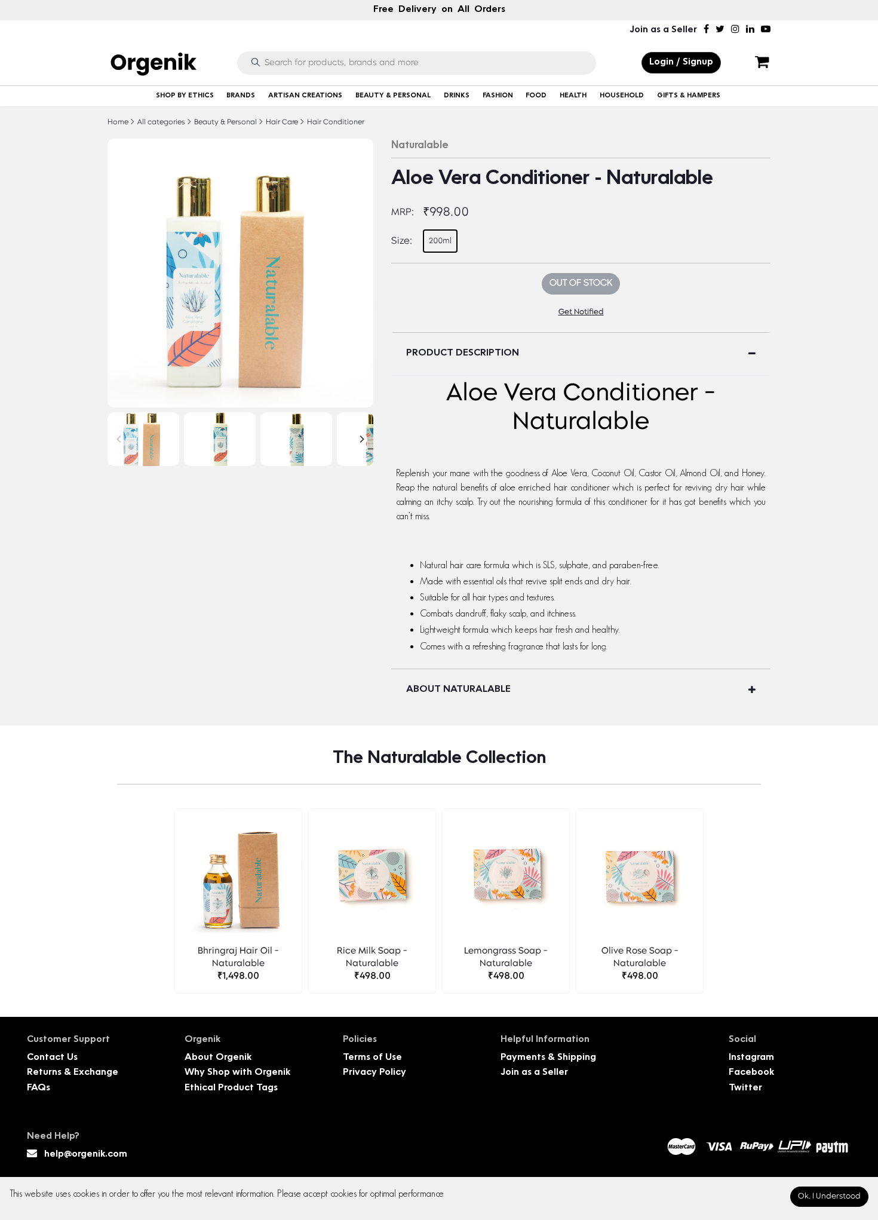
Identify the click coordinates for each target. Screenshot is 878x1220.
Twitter (745, 1088)
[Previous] (119, 439)
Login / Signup (681, 62)
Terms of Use (372, 1057)
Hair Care (281, 122)
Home (118, 122)
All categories (160, 122)
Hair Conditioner (334, 122)
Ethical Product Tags (231, 1088)
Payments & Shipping (548, 1057)
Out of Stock (580, 283)
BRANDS (240, 96)
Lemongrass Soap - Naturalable (506, 957)
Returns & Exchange (72, 1072)
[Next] (361, 439)
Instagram (751, 1057)
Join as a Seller (663, 30)
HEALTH (573, 96)
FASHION (498, 96)
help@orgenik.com (85, 1154)
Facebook (751, 1072)
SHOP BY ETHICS (185, 96)
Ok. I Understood (829, 1196)
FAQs (38, 1088)
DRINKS (456, 96)
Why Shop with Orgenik (237, 1072)
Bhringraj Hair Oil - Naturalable (238, 957)
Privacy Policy (374, 1072)
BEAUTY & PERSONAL (393, 96)
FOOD (536, 96)
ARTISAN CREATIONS (305, 96)
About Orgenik (218, 1057)
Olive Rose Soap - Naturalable (640, 957)
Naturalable (420, 146)
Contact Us (52, 1057)
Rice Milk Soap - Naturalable (372, 957)
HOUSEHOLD (622, 96)
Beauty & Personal (224, 122)
